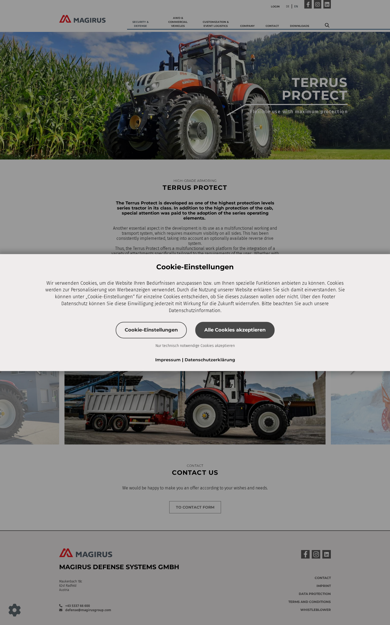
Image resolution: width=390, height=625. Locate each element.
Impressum (168, 359)
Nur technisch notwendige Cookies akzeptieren (195, 345)
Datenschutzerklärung (210, 359)
